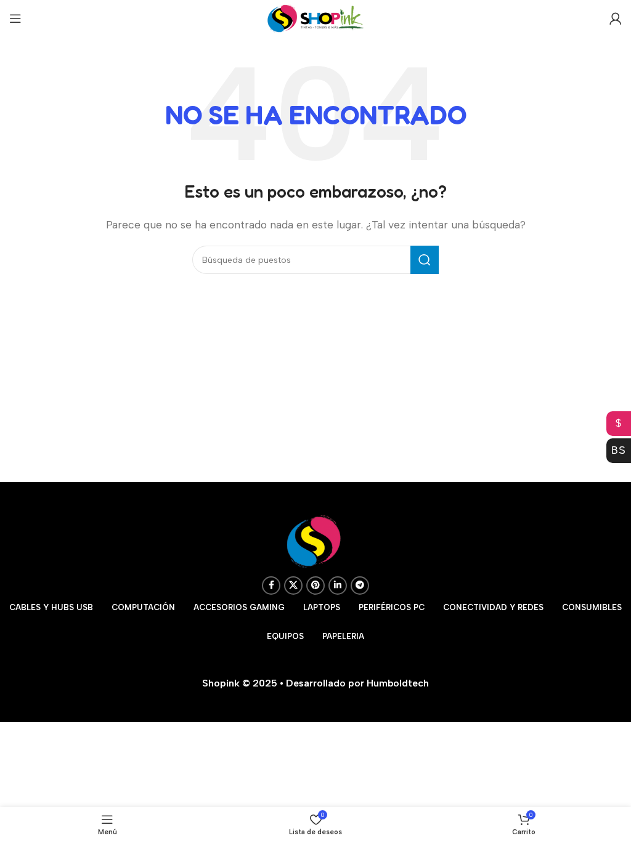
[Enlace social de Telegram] (360, 585)
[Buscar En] (424, 260)
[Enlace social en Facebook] (271, 585)
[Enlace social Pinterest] (315, 585)
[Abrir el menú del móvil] (15, 18)
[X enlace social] (293, 585)
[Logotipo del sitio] (315, 17)
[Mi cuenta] (615, 18)
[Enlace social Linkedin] (337, 585)
